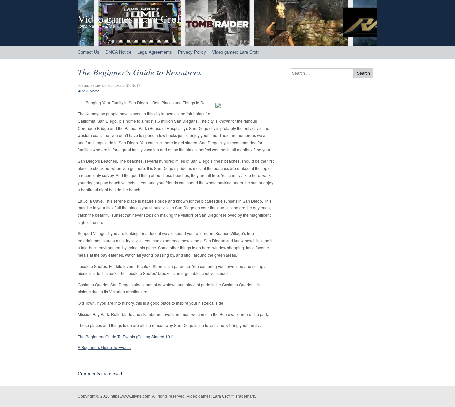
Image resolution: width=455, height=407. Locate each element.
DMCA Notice (118, 52)
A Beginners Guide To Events (104, 347)
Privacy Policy (192, 52)
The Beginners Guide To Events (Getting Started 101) (126, 336)
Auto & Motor (88, 90)
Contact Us (88, 52)
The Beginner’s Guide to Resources (139, 72)
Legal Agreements (154, 52)
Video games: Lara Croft (130, 18)
